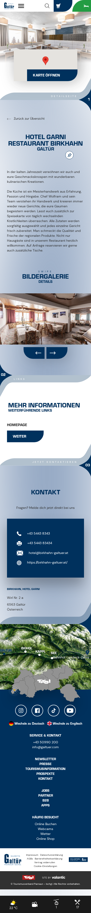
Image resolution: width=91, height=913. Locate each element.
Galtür (6, 650)
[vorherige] (34, 353)
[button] (47, 6)
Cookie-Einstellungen (45, 866)
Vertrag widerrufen (44, 862)
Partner (45, 795)
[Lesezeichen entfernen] (69, 155)
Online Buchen (45, 824)
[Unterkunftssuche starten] (81, 6)
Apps (45, 805)
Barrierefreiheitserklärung (49, 858)
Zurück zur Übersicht (29, 118)
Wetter (45, 834)
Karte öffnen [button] (46, 75)
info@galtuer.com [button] (45, 747)
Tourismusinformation (45, 769)
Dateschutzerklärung (51, 854)
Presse (45, 764)
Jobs (45, 791)
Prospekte (45, 774)
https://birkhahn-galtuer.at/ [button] (46, 562)
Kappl (40, 651)
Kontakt (45, 779)
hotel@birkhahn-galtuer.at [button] (48, 553)
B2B (45, 800)
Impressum (32, 854)
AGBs (30, 858)
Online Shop (45, 839)
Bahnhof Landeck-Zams (71, 657)
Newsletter (45, 759)
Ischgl (26, 648)
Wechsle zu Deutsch (29, 723)
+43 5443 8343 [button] (38, 533)
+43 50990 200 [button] (45, 742)
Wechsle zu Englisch (67, 723)
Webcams (45, 829)
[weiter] (56, 353)
